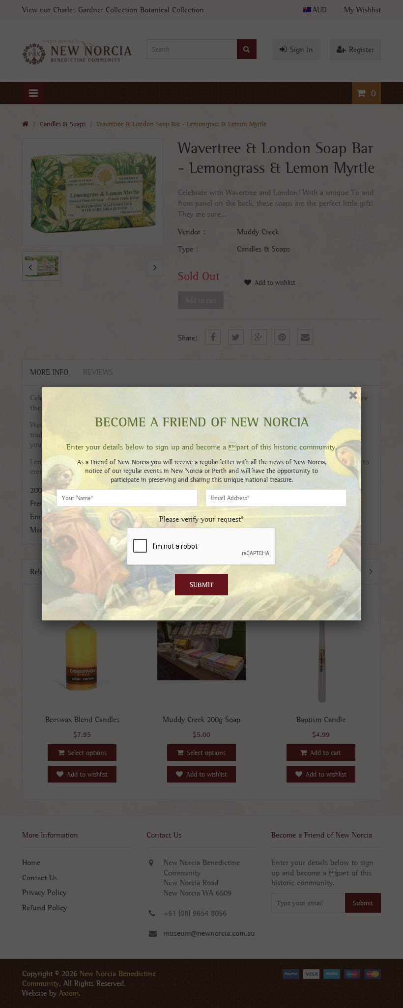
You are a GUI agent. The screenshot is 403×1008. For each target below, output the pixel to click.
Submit (202, 584)
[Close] (353, 395)
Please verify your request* (201, 519)
